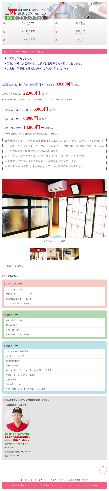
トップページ (28, 23)
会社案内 (80, 23)
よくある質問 (28, 40)
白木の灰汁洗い (13, 384)
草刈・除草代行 (13, 330)
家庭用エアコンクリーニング (19, 294)
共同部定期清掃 (13, 361)
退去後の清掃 (12, 365)
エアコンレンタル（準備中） (19, 304)
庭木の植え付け (13, 325)
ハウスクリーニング (15, 356)
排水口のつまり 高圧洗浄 (17, 351)
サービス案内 (28, 32)
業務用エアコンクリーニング (19, 299)
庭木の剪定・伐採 (14, 320)
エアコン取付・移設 (15, 289)
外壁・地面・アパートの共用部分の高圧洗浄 (26, 389)
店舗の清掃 (11, 380)
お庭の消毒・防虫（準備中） (19, 334)
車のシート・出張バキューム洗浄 (21, 375)
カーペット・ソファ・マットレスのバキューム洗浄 (29, 370)
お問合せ (80, 32)
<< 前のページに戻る (13, 266)
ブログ (80, 40)
